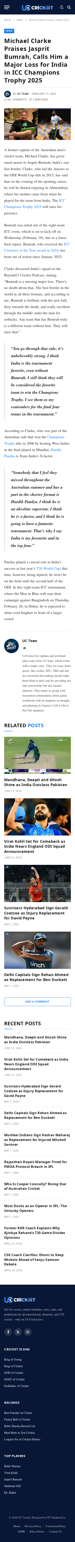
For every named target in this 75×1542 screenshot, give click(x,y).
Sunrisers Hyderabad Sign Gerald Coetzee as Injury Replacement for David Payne (36, 912)
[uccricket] (37, 7)
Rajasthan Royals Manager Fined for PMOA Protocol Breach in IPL (35, 1164)
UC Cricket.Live (56, 1517)
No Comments (17, 99)
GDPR (21, 1531)
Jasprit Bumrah (13, 1479)
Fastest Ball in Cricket (17, 1419)
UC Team (23, 93)
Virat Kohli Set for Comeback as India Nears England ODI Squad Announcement (34, 846)
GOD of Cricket (13, 1373)
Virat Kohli (11, 1473)
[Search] (68, 7)
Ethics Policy (37, 1531)
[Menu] (7, 7)
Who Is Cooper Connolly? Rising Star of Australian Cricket (35, 1186)
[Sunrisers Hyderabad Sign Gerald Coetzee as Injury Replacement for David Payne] (37, 883)
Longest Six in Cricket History (22, 1439)
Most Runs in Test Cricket (19, 1433)
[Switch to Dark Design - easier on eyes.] (62, 7)
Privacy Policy (33, 1526)
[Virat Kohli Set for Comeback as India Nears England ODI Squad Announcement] (37, 816)
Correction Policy (56, 1526)
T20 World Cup (48, 568)
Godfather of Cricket (16, 1386)
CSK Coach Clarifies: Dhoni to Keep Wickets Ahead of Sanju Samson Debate (34, 1260)
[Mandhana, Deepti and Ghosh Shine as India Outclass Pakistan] (37, 755)
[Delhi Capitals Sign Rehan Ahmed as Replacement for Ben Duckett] (37, 950)
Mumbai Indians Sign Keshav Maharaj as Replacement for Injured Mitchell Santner (37, 1140)
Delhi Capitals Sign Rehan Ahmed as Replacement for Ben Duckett (36, 977)
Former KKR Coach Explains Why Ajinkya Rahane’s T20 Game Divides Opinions (34, 1233)
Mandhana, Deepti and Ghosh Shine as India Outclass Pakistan (35, 782)
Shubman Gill (12, 1486)
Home (17, 1526)
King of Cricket (13, 1366)
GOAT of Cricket (14, 1379)
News (9, 31)
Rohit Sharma (12, 1466)
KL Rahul (10, 1492)
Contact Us (55, 1531)
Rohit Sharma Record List (19, 1426)
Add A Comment (37, 1001)
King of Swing (13, 1359)
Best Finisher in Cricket (18, 1413)
